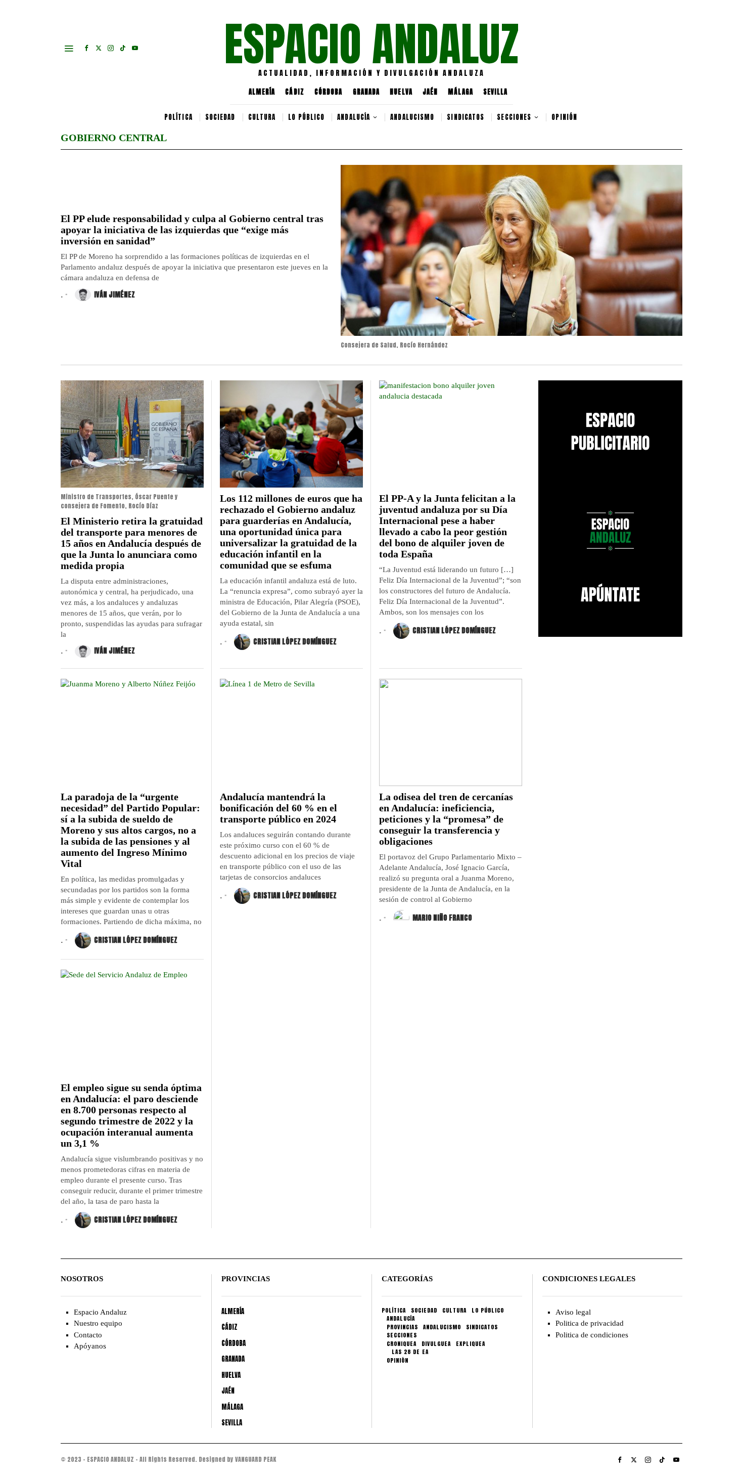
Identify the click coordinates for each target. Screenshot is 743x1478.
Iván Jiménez (114, 294)
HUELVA (401, 92)
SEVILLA (495, 92)
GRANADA (366, 92)
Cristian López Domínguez (295, 641)
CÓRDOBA (328, 92)
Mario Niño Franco (442, 917)
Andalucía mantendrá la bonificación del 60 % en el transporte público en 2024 (278, 807)
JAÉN (430, 92)
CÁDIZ (294, 92)
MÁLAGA (460, 92)
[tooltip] (86, 48)
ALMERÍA (262, 92)
